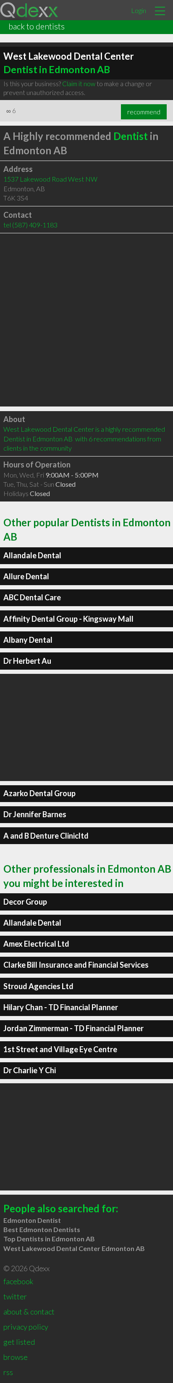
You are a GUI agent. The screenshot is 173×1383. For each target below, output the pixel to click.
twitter (15, 1296)
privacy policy (25, 1326)
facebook (18, 1281)
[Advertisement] (86, 319)
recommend (143, 112)
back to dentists (36, 26)
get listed (19, 1341)
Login (138, 10)
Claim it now (78, 83)
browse (15, 1357)
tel (30, 225)
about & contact (29, 1311)
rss (8, 1372)
